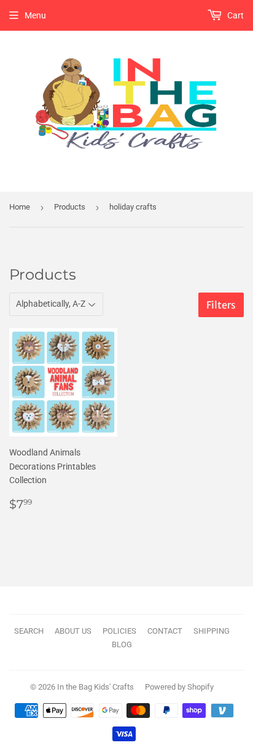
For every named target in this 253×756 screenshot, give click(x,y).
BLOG (122, 644)
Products (69, 206)
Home (19, 206)
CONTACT (164, 631)
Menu (35, 15)
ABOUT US (73, 631)
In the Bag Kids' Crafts (95, 686)
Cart (234, 15)
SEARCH (29, 631)
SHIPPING (211, 631)
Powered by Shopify (179, 686)
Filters (221, 305)
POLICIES (119, 631)
